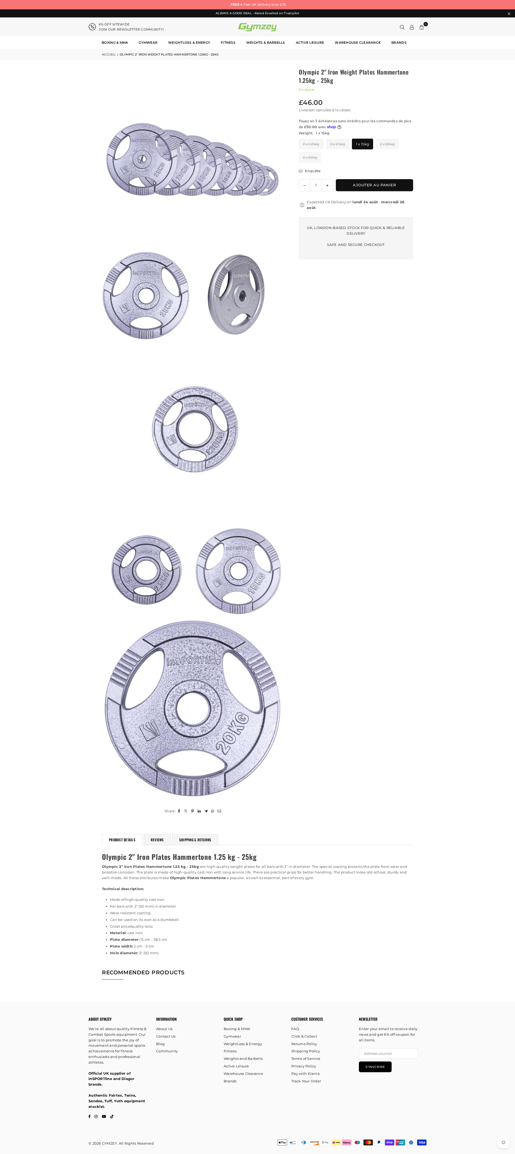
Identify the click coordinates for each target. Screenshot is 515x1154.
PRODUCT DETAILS (122, 839)
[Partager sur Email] (220, 811)
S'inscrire (375, 1067)
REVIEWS (157, 839)
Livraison (307, 110)
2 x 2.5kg (337, 144)
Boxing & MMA (115, 42)
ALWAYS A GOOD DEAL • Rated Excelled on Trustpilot (257, 13)
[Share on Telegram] (206, 811)
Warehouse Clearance (358, 42)
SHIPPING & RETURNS (195, 839)
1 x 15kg (362, 144)
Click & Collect (304, 1036)
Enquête (312, 171)
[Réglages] (412, 27)
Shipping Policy (305, 1051)
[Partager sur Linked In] (199, 811)
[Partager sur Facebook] (179, 811)
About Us (164, 1029)
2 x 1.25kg (311, 144)
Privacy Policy (303, 1066)
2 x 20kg (387, 144)
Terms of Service (305, 1058)
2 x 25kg (310, 157)
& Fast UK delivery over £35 (257, 4)
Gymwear (148, 42)
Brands (399, 42)
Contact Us (166, 1036)
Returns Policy (304, 1044)
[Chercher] (402, 27)
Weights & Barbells (265, 42)
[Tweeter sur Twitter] (186, 811)
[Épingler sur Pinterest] (193, 811)
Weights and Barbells (243, 1058)
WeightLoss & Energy (189, 42)
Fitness (228, 42)
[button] (421, 27)
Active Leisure (310, 42)
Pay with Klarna (305, 1073)
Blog (160, 1044)
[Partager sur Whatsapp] (213, 811)
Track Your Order (306, 1081)
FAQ (295, 1029)
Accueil (109, 54)
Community (167, 1051)
